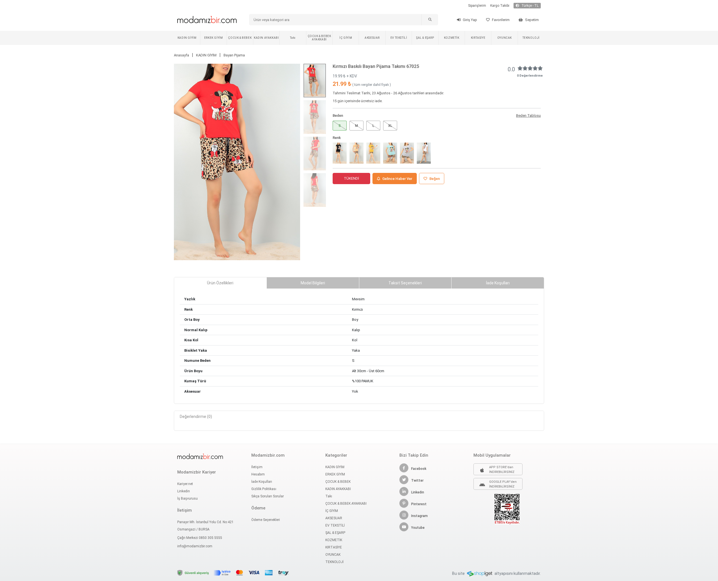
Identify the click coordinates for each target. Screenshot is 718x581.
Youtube (418, 528)
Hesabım (258, 474)
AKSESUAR (372, 37)
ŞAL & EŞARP (425, 37)
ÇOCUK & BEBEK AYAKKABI (319, 38)
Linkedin (183, 491)
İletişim (257, 467)
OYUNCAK (504, 37)
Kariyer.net (185, 484)
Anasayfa (181, 55)
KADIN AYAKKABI (266, 37)
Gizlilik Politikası (263, 489)
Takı (292, 37)
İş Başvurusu (187, 498)
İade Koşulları (261, 482)
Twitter (417, 480)
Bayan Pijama (234, 55)
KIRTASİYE (478, 37)
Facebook (418, 469)
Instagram (419, 516)
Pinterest (419, 504)
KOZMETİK (451, 37)
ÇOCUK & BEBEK (240, 37)
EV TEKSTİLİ (398, 37)
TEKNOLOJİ (531, 37)
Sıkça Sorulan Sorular (267, 496)
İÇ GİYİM (345, 37)
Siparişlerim (477, 6)
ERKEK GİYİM (213, 37)
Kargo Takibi (499, 6)
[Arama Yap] (429, 19)
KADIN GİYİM (187, 37)
